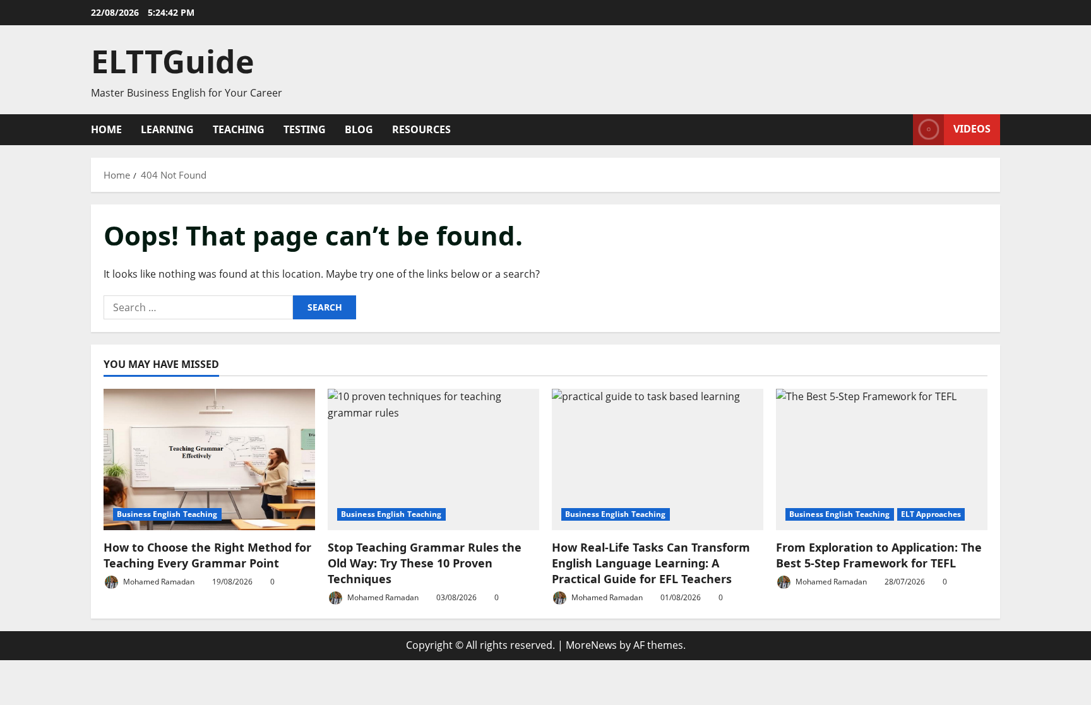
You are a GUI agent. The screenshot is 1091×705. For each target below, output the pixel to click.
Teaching (239, 129)
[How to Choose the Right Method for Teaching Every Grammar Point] (209, 459)
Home (106, 129)
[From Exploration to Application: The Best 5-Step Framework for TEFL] (881, 459)
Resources (421, 129)
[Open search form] (899, 129)
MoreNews (591, 645)
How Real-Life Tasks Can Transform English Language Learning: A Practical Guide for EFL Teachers (651, 563)
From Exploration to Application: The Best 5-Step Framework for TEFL (879, 555)
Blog (359, 129)
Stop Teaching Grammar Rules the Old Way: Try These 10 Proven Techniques (425, 563)
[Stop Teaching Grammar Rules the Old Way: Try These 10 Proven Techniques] (433, 459)
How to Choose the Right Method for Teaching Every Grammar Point (207, 555)
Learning (167, 129)
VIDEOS (972, 129)
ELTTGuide (172, 61)
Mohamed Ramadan (157, 581)
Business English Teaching (167, 514)
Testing (304, 129)
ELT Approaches (931, 514)
